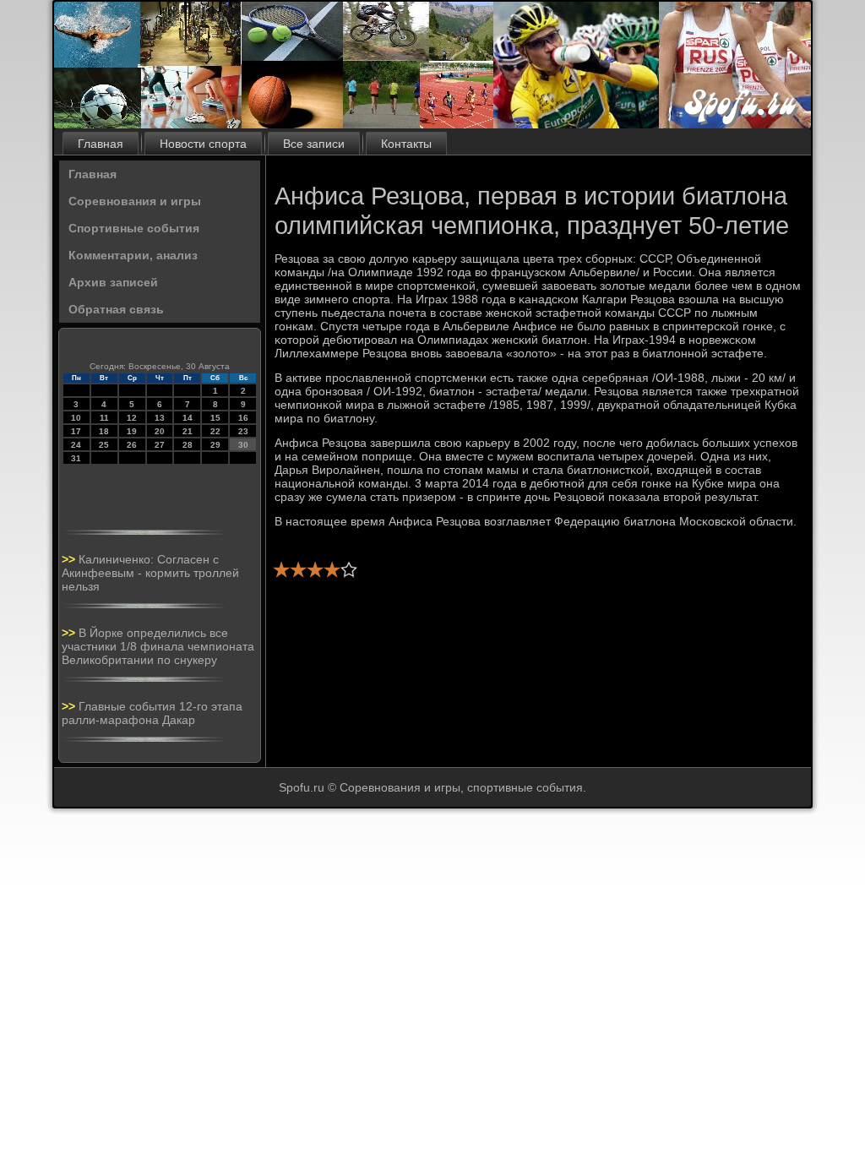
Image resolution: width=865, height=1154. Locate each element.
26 (132, 444)
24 (76, 444)
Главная (100, 143)
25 (104, 444)
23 (243, 431)
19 (132, 431)
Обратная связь (116, 309)
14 (187, 417)
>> (70, 559)
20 (160, 431)
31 (76, 458)
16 (243, 417)
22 (215, 431)
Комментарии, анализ (133, 255)
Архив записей (113, 282)
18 (104, 431)
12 (132, 417)
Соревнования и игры (134, 201)
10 (76, 417)
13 (160, 417)
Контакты (406, 143)
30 (243, 444)
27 (160, 444)
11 (104, 417)
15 (215, 417)
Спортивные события (133, 228)
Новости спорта (203, 143)
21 (187, 431)
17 (76, 431)
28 (187, 444)
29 (215, 444)
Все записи (314, 143)
